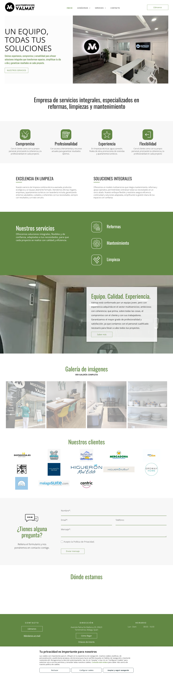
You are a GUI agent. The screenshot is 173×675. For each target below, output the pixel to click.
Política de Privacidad (83, 541)
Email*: (64, 520)
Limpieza (113, 259)
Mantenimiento (118, 243)
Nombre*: (66, 510)
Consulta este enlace (100, 662)
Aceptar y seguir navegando (118, 670)
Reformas (114, 226)
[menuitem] (69, 8)
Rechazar (54, 670)
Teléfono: (120, 520)
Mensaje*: (66, 529)
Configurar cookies (86, 670)
